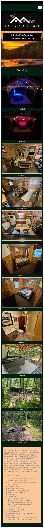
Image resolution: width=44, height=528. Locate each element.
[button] (40, 7)
